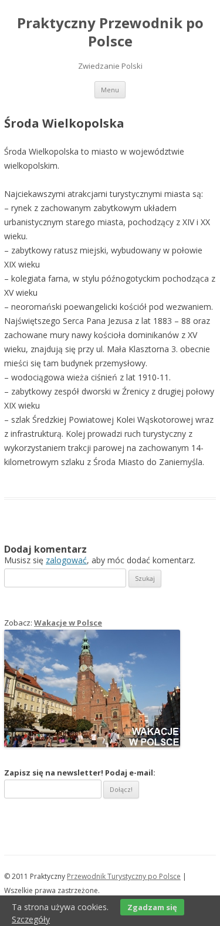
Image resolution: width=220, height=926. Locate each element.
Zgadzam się (152, 907)
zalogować (66, 560)
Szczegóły (31, 919)
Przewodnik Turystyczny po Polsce (124, 876)
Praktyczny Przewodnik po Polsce (110, 32)
